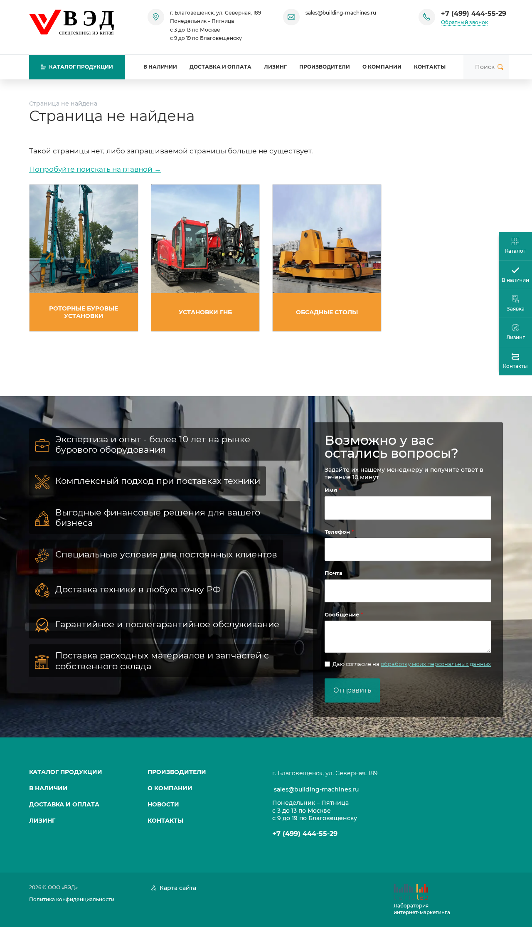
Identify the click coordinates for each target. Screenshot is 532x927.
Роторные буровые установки (83, 312)
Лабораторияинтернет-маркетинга (422, 908)
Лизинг (275, 67)
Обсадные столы (327, 312)
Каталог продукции (65, 772)
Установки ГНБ (205, 312)
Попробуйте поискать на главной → (95, 169)
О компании (381, 67)
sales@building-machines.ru (340, 13)
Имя (332, 490)
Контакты (430, 67)
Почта (333, 573)
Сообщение (343, 614)
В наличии (160, 67)
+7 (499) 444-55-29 (473, 13)
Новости (163, 804)
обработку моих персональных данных (436, 664)
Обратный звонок (464, 22)
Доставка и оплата (220, 67)
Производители (324, 67)
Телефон (338, 531)
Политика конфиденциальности (71, 899)
